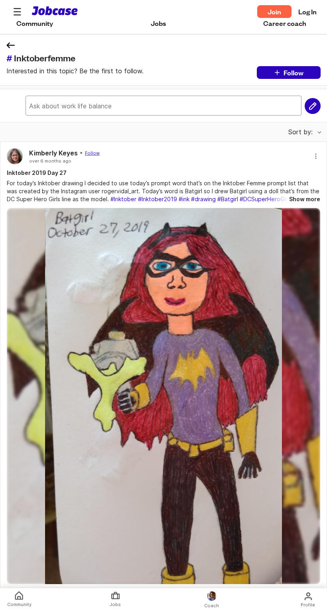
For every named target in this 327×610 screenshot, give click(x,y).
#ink (184, 199)
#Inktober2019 (157, 199)
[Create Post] (313, 106)
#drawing (203, 199)
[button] (17, 11)
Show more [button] (304, 199)
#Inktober (123, 199)
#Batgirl (227, 199)
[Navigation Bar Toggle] (17, 11)
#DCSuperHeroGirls (266, 199)
